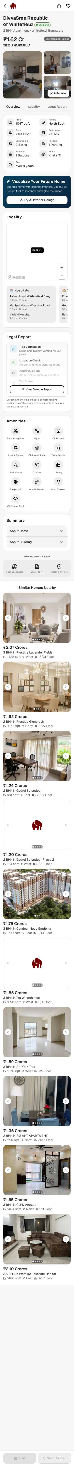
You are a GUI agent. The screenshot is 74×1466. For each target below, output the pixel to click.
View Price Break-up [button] (16, 45)
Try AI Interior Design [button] (39, 200)
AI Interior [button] (60, 93)
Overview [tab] (13, 107)
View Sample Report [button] (39, 389)
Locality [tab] (34, 107)
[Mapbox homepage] (16, 277)
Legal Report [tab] (57, 107)
